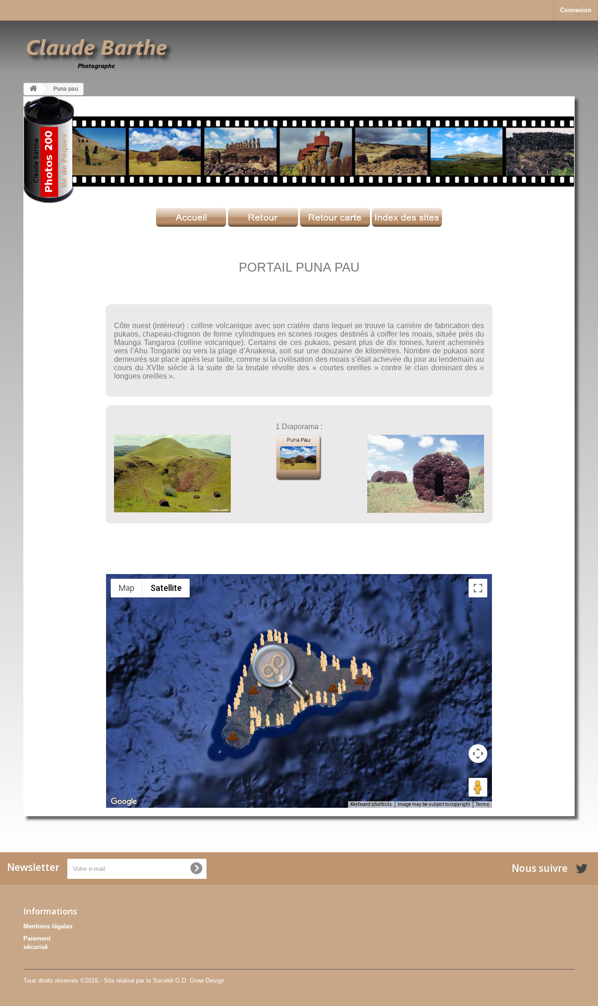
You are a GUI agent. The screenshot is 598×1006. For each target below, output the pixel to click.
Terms (482, 804)
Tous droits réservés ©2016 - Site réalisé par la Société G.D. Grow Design (123, 980)
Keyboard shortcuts (371, 804)
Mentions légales (47, 926)
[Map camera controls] (478, 753)
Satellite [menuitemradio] (166, 588)
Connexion (575, 10)
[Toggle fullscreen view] (478, 588)
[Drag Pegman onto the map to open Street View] (478, 787)
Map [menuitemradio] (127, 588)
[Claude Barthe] (99, 53)
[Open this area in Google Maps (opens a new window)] (123, 802)
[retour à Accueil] (33, 89)
